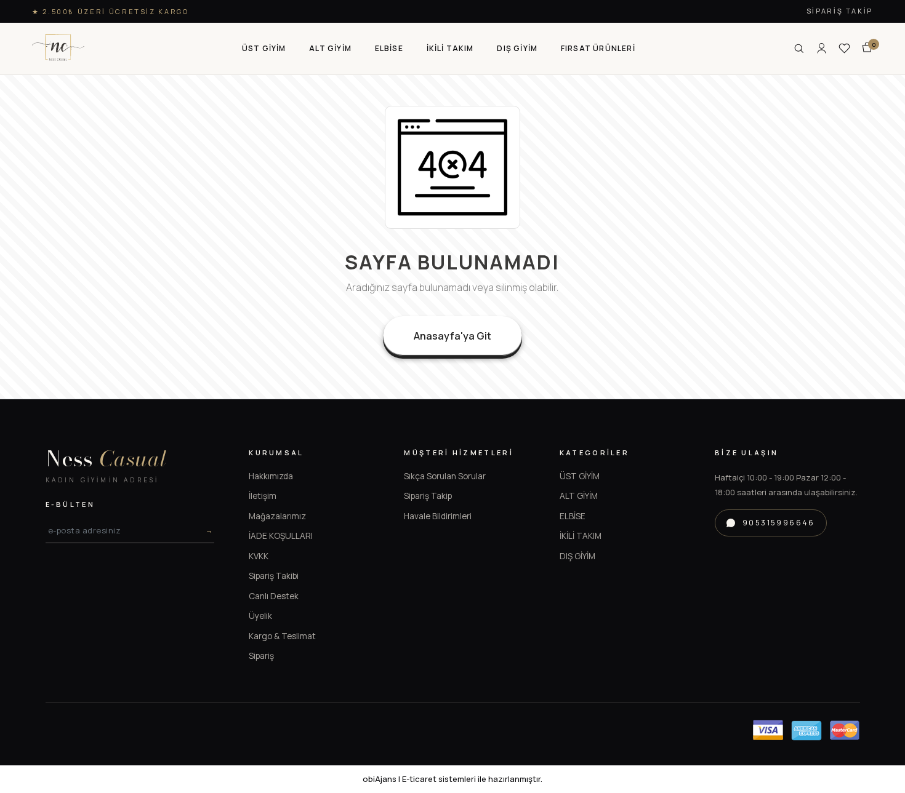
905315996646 (778, 522)
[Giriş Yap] (821, 48)
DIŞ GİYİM (577, 556)
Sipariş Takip (839, 10)
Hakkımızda (271, 476)
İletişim (262, 495)
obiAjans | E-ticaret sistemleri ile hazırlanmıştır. (452, 778)
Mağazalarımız (277, 516)
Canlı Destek (274, 596)
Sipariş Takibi (274, 575)
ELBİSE (572, 516)
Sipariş (261, 655)
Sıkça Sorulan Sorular (445, 476)
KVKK (258, 556)
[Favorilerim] (844, 48)
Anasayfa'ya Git (452, 336)
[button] (264, 48)
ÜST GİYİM (580, 476)
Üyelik (260, 615)
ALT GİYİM (579, 495)
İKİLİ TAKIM (580, 535)
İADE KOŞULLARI (281, 535)
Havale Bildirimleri (438, 516)
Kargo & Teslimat (282, 636)
